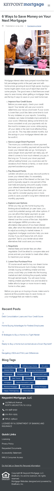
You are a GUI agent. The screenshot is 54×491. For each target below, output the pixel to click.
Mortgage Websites (20, 481)
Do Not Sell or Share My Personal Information (21, 466)
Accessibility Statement (11, 453)
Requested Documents (11, 448)
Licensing (6, 439)
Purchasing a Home (34, 26)
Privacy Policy (8, 444)
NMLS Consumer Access (12, 457)
